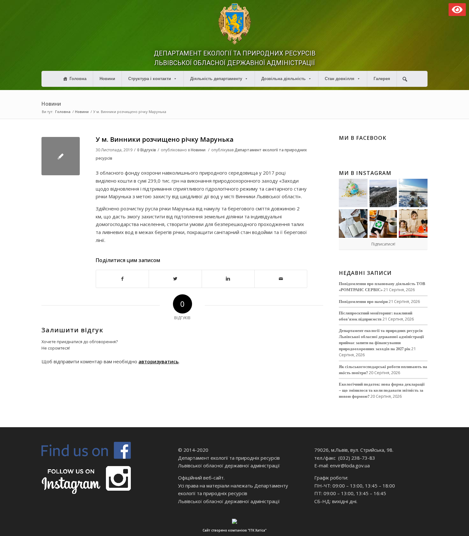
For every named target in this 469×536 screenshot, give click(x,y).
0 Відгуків (146, 150)
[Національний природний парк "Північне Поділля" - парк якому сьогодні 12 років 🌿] (413, 193)
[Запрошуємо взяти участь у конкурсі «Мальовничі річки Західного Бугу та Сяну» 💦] (413, 223)
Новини (107, 78)
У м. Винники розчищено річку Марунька (165, 139)
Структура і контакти (149, 78)
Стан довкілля (339, 78)
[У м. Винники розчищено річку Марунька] (60, 156)
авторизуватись (158, 361)
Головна (78, 78)
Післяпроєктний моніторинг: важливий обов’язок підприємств (375, 316)
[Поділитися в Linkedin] (228, 279)
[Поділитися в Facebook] (122, 279)
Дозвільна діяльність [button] (283, 78)
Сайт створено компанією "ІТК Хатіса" (234, 530)
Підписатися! (383, 244)
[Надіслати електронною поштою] (281, 279)
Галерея (382, 78)
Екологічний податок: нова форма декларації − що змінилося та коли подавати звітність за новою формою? (382, 390)
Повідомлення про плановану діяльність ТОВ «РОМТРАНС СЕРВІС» (382, 286)
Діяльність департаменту (216, 78)
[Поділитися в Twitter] (175, 279)
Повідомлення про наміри (363, 301)
